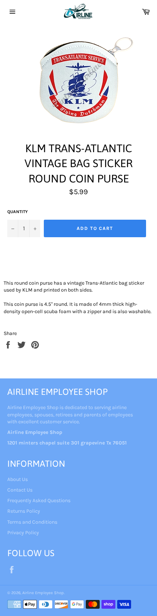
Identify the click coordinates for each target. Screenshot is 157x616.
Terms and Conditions (32, 522)
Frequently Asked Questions (38, 500)
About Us (17, 479)
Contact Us (19, 490)
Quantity (17, 211)
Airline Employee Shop (43, 592)
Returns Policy (23, 511)
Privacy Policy (23, 533)
